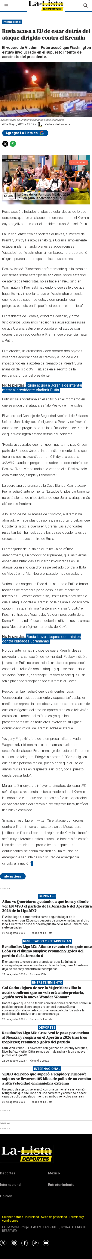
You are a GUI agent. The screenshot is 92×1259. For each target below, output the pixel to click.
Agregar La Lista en (22, 133)
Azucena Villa (38, 974)
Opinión (6, 1196)
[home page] (46, 1154)
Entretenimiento (47, 982)
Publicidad (32, 1217)
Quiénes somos (12, 1217)
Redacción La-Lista (41, 932)
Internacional (12, 21)
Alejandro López (39, 1060)
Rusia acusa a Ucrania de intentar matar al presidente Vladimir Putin (42, 387)
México (54, 1173)
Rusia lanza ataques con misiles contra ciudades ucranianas (41, 638)
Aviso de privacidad (54, 1217)
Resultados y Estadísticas (47, 941)
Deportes (47, 896)
